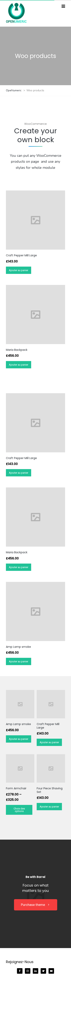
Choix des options (19, 810)
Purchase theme (33, 905)
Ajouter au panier (18, 270)
